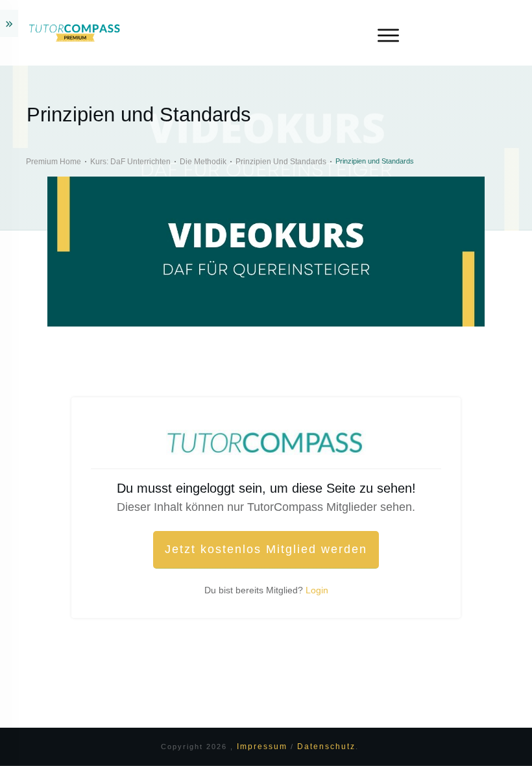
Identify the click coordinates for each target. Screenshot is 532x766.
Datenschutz (326, 746)
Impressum (264, 746)
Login (317, 590)
